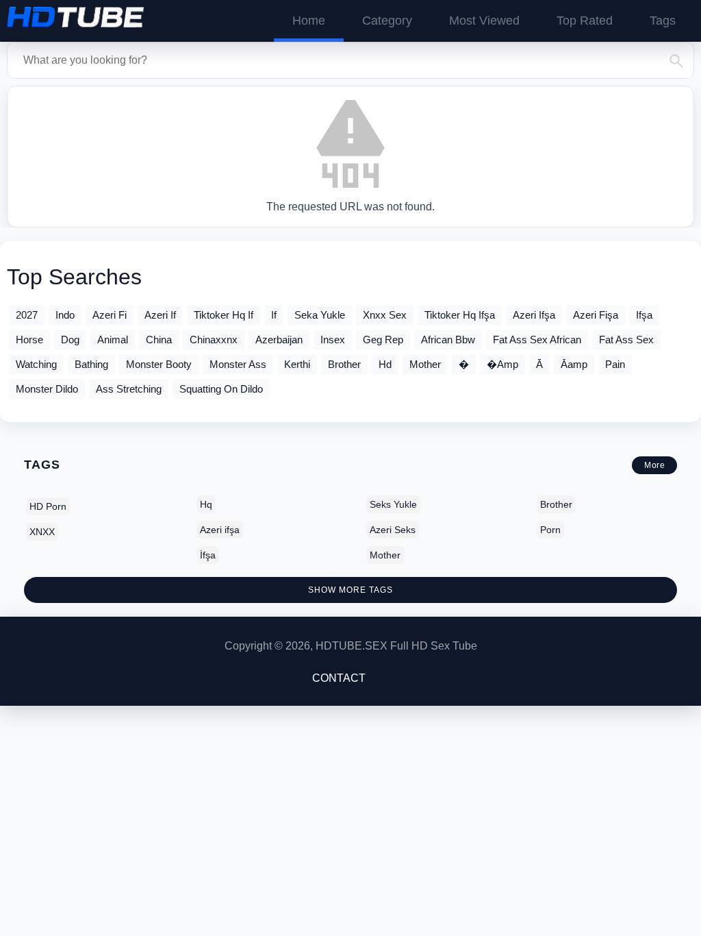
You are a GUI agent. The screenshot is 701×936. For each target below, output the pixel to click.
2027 (27, 315)
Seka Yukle (319, 315)
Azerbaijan (279, 339)
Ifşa (644, 315)
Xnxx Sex (385, 315)
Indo (65, 315)
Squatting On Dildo (221, 389)
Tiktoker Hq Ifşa (459, 315)
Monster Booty (159, 364)
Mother (425, 364)
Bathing (91, 364)
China (159, 339)
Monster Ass (237, 364)
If (274, 315)
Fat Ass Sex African (537, 339)
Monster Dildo (47, 389)
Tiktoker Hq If (223, 315)
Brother (344, 364)
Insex (332, 339)
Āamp (574, 364)
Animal (112, 339)
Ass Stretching (129, 389)
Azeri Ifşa (534, 315)
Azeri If (160, 315)
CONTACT (339, 678)
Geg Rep (383, 339)
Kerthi (297, 364)
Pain (615, 364)
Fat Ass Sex (626, 339)
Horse (29, 339)
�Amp (502, 364)
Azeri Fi (109, 315)
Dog (70, 339)
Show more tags (350, 590)
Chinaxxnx (214, 339)
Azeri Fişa (595, 315)
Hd (385, 364)
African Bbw (448, 339)
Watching (36, 364)
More (654, 465)
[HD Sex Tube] (75, 17)
